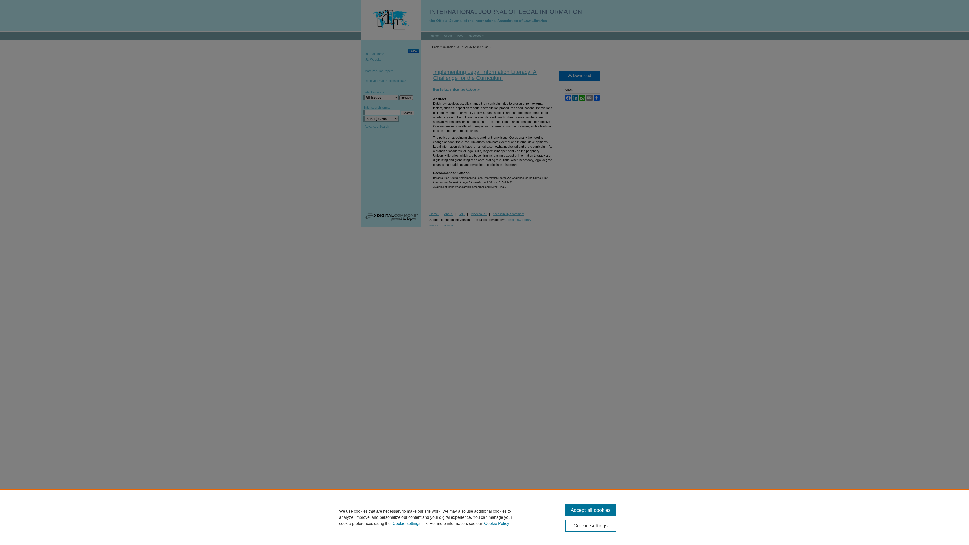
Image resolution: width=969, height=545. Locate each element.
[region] (484, 517)
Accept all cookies (591, 510)
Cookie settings (406, 523)
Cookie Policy (496, 523)
